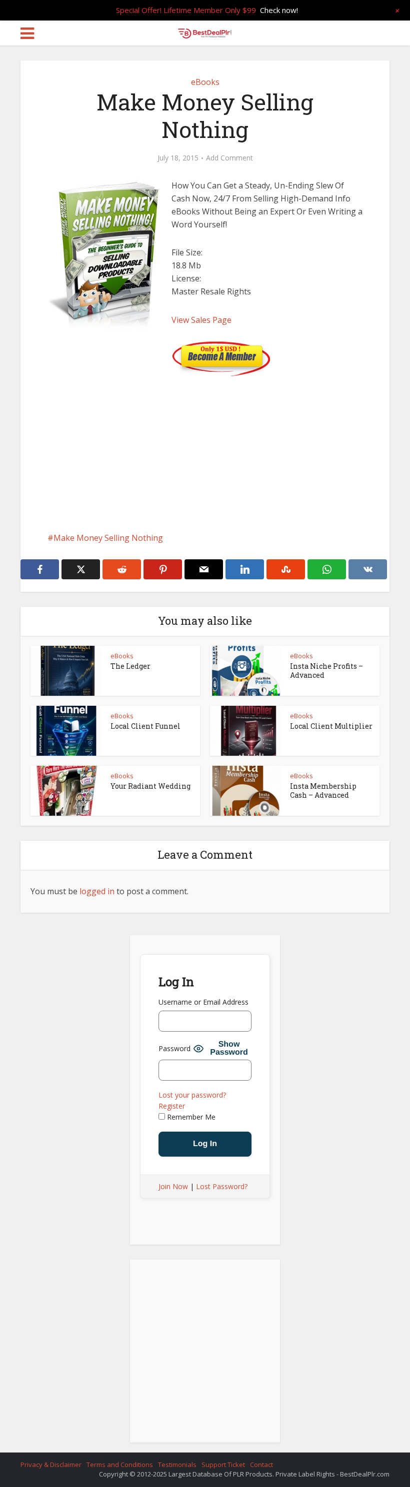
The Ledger (130, 666)
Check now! (279, 10)
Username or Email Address (203, 1002)
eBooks (205, 81)
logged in (97, 891)
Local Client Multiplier (331, 726)
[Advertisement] (205, 446)
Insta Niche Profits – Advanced (326, 670)
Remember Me (190, 1117)
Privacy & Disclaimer (51, 1464)
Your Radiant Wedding (150, 786)
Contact (261, 1464)
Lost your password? (192, 1095)
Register (171, 1106)
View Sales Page (202, 319)
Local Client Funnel (145, 726)
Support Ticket (223, 1464)
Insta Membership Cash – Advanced (323, 790)
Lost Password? (222, 1186)
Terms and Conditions (119, 1464)
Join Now (173, 1186)
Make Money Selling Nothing (108, 537)
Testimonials (177, 1464)
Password (174, 1048)
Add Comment (229, 157)
